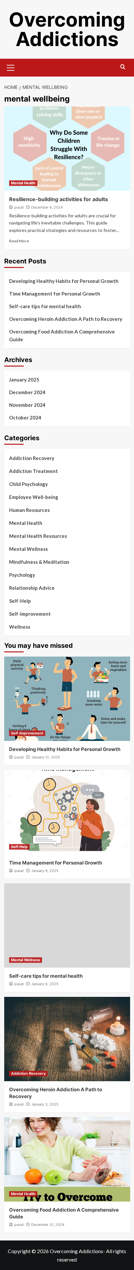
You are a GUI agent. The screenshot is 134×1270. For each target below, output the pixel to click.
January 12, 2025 (45, 757)
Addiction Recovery (31, 458)
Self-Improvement (30, 614)
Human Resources (29, 510)
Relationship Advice (32, 588)
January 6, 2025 (45, 984)
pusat (19, 207)
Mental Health (23, 183)
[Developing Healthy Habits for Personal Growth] (67, 699)
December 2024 (27, 392)
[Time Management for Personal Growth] (67, 812)
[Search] (123, 67)
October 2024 (25, 417)
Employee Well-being (33, 497)
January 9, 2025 (45, 870)
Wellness (19, 627)
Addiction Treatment (33, 471)
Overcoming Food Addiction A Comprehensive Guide (62, 335)
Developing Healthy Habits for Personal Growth (63, 281)
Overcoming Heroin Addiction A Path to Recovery (65, 319)
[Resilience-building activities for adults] (67, 148)
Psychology (22, 575)
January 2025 (24, 379)
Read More (19, 240)
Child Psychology (28, 484)
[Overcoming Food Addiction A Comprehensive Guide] (67, 1159)
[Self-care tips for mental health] (67, 925)
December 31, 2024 (47, 1224)
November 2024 (27, 405)
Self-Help (20, 601)
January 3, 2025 (45, 1104)
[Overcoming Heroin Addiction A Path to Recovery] (67, 1039)
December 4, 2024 (47, 207)
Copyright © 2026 (29, 1251)
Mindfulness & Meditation (39, 562)
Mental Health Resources (38, 536)
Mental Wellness (28, 549)
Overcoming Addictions (67, 29)
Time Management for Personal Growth (54, 293)
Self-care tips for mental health (45, 306)
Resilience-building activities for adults (58, 199)
